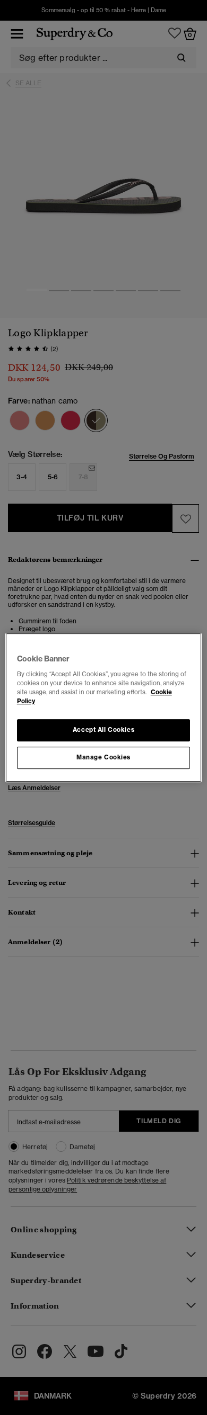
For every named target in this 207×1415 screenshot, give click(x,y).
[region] (103, 707)
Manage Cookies (103, 757)
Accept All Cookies (103, 729)
